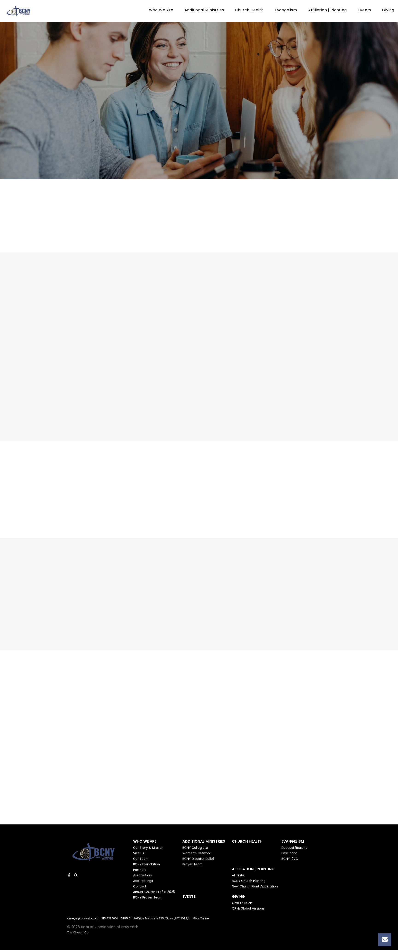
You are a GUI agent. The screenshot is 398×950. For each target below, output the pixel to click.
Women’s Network (196, 853)
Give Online (201, 918)
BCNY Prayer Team (147, 897)
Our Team (141, 859)
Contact (139, 886)
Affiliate (238, 875)
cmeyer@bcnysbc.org (83, 918)
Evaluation (289, 853)
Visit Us (138, 853)
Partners (139, 870)
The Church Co (77, 932)
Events (364, 10)
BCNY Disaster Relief (198, 859)
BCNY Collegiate (195, 848)
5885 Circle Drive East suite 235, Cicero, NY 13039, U (155, 918)
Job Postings (143, 881)
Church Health (249, 10)
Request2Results (294, 848)
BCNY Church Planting (249, 881)
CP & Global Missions (248, 909)
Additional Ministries (204, 10)
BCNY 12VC (289, 859)
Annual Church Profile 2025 (154, 892)
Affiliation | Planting (327, 10)
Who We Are (161, 10)
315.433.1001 (109, 918)
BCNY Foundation (146, 864)
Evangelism (286, 10)
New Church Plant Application (255, 886)
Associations (143, 875)
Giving (388, 10)
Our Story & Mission (148, 848)
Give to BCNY (242, 903)
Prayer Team (192, 864)
